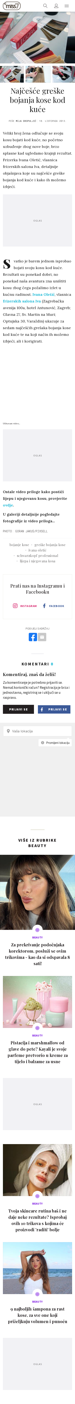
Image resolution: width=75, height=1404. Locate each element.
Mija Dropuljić (26, 120)
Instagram (28, 606)
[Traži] (45, 6)
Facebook (56, 606)
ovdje (8, 505)
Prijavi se (18, 709)
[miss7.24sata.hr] (12, 6)
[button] (66, 6)
